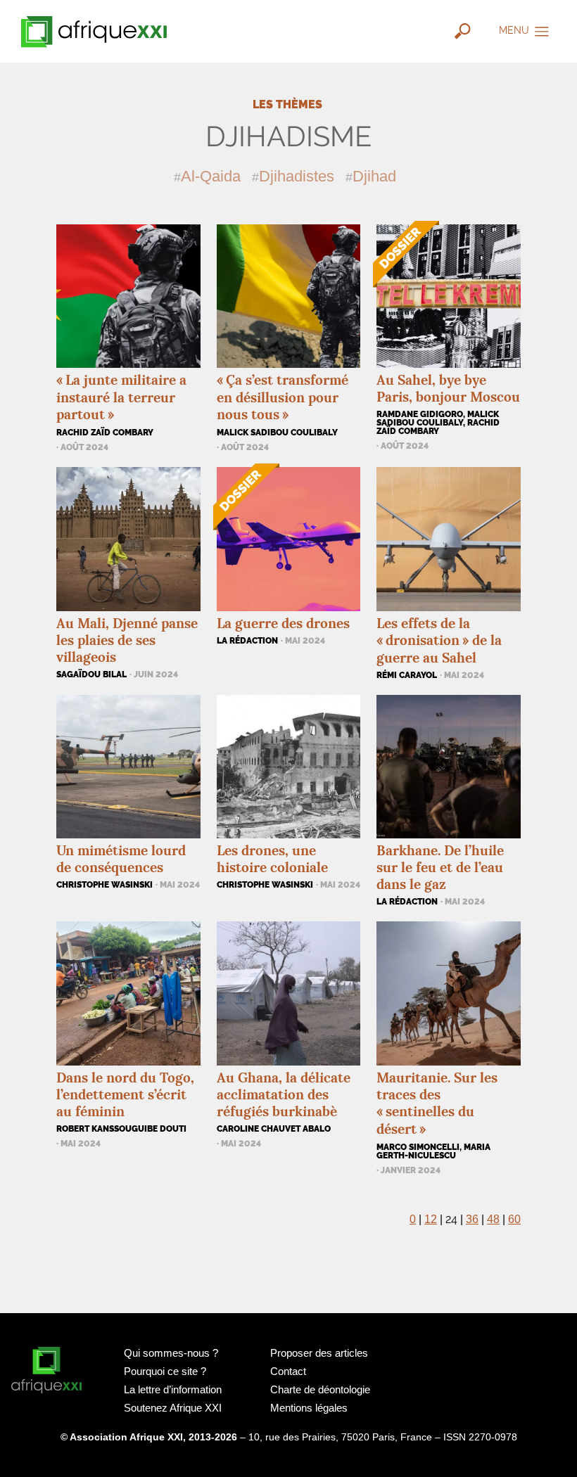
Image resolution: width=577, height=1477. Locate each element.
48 (493, 1219)
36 (472, 1219)
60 (514, 1219)
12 (430, 1219)
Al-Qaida (211, 176)
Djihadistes (296, 176)
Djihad (374, 176)
